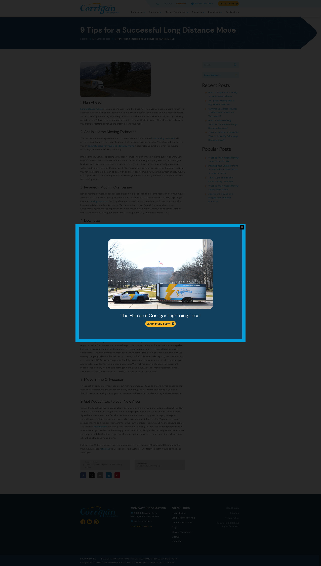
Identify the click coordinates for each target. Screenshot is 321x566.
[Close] (242, 227)
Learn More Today (159, 323)
